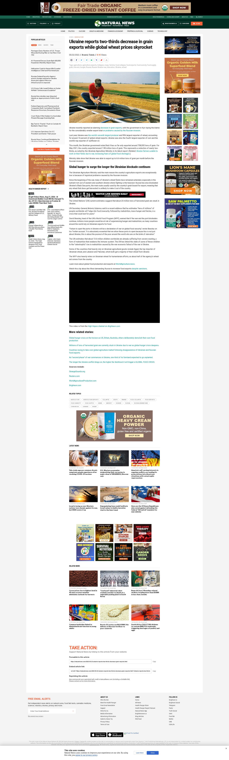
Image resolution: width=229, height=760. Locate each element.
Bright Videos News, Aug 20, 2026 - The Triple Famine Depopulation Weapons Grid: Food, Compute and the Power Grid (37, 243)
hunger (82, 67)
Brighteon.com (114, 326)
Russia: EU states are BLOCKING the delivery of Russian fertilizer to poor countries (114, 626)
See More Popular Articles (46, 149)
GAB (170, 722)
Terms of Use (104, 724)
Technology (162, 31)
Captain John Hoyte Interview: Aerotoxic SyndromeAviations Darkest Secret (53, 241)
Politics (71, 31)
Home (28, 17)
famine (112, 65)
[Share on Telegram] (86, 60)
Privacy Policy (104, 722)
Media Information (106, 713)
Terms (82, 741)
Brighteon (36, 17)
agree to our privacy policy (86, 755)
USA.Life (171, 724)
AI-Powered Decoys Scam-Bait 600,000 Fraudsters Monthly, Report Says (46, 62)
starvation (111, 67)
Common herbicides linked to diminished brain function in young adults (82, 626)
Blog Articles (139, 716)
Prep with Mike (46, 17)
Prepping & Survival (135, 31)
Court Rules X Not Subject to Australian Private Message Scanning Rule (46, 117)
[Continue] (73, 711)
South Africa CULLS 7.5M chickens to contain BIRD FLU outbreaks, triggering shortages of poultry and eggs (145, 627)
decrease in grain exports (111, 128)
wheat (124, 67)
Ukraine (118, 67)
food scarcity (141, 65)
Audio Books (67, 17)
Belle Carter (144, 468)
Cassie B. (81, 468)
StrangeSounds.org (77, 371)
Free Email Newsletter (107, 705)
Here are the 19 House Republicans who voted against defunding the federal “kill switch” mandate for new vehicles (145, 509)
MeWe (171, 719)
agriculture (78, 65)
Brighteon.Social (174, 703)
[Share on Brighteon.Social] (71, 60)
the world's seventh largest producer (103, 135)
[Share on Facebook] (76, 60)
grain (71, 67)
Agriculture (79, 37)
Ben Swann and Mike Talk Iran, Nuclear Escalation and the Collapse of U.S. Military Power (37, 212)
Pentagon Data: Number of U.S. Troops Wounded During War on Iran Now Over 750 (46, 53)
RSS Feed (138, 719)
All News (138, 703)
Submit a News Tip (106, 719)
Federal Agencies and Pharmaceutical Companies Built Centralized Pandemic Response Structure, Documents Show (45, 108)
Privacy (77, 741)
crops (106, 65)
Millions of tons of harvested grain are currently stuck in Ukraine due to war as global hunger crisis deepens (114, 345)
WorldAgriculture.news (125, 264)
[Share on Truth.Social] (96, 60)
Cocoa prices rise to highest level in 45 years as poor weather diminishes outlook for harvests (83, 592)
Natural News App (141, 711)
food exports (131, 65)
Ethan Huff (112, 468)
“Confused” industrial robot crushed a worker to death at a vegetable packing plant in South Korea (113, 593)
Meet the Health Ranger (108, 703)
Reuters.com (74, 376)
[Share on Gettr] (101, 60)
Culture (82, 31)
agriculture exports (89, 65)
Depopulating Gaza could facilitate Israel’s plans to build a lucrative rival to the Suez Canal (114, 508)
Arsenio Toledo (88, 55)
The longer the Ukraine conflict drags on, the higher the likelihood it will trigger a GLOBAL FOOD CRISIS (111, 362)
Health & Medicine (96, 31)
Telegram (172, 705)
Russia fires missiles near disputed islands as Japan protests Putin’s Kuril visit (45, 98)
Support (102, 708)
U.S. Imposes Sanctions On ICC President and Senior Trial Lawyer (43, 132)
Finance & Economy (115, 31)
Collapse (100, 65)
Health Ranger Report (38, 189)
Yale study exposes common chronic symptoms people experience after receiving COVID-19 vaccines (83, 472)
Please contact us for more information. (82, 681)
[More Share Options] (106, 60)
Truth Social (173, 711)
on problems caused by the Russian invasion (121, 130)
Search (200, 17)
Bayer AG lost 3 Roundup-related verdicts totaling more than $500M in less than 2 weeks (145, 592)
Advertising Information (108, 716)
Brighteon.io (173, 700)
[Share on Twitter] (81, 60)
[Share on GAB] (91, 60)
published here (94, 744)
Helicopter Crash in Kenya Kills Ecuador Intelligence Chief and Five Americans (45, 69)
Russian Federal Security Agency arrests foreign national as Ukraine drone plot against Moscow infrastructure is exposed (44, 79)
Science (150, 31)
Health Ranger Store (141, 705)
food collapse (121, 65)
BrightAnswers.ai (158, 17)
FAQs (191, 17)
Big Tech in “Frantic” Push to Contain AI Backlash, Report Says (46, 125)
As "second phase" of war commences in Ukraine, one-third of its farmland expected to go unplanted (111, 357)
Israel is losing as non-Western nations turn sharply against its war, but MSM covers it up (83, 508)
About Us (185, 17)
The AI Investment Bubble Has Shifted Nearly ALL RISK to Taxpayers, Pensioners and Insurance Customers (55, 228)
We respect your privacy (35, 716)
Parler (171, 708)
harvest (76, 67)
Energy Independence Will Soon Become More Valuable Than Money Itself (36, 228)
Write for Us (104, 711)
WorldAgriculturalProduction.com (82, 381)
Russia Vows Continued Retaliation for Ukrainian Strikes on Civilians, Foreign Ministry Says (45, 141)
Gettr (170, 713)
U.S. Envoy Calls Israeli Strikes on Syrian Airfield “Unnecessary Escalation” (45, 89)
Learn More (139, 753)
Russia (88, 67)
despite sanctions (139, 269)
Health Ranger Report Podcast (145, 708)
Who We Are (104, 700)
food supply (151, 65)
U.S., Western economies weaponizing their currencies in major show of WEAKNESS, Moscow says (114, 473)
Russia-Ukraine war (99, 67)
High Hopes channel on (98, 326)
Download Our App (173, 17)
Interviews (57, 17)
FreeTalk (171, 716)
